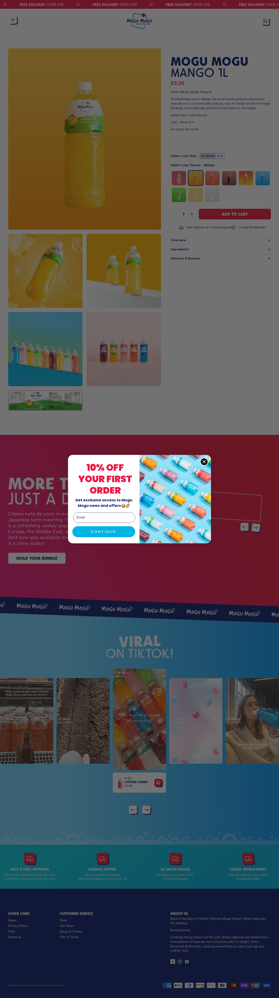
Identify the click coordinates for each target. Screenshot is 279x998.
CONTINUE (104, 532)
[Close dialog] (204, 461)
